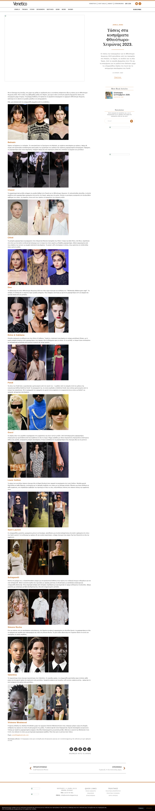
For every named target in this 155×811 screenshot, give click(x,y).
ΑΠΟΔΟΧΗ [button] (149, 808)
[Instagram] (140, 3)
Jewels (115, 25)
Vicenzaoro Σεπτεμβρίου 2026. (122, 94)
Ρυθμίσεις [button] (141, 808)
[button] (71, 749)
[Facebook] (136, 3)
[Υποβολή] (131, 121)
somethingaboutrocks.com (20, 735)
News (121, 25)
